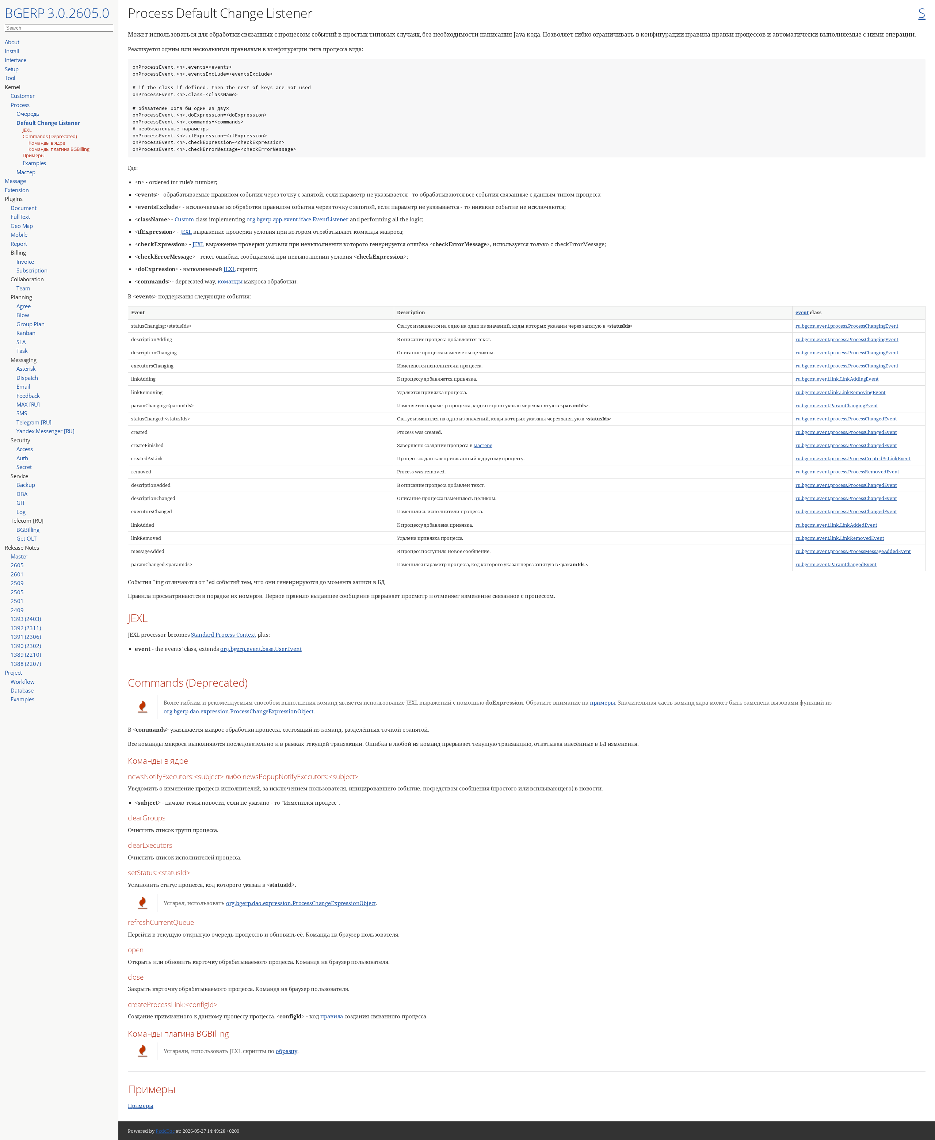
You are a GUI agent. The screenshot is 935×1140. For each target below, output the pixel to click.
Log (21, 511)
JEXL (27, 130)
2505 (17, 592)
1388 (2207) (26, 663)
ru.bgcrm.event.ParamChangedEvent (836, 564)
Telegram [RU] (33, 422)
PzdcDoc (165, 1131)
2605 (17, 565)
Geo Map (22, 225)
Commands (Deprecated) (50, 136)
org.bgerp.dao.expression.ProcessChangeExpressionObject (238, 711)
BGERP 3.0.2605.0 (57, 13)
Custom (184, 219)
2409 (17, 610)
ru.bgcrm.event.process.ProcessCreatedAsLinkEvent (853, 458)
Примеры (34, 155)
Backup (25, 484)
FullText (20, 216)
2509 (17, 583)
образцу (286, 1051)
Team (23, 288)
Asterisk (26, 368)
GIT (20, 502)
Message (15, 180)
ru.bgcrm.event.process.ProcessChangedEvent (846, 418)
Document (24, 207)
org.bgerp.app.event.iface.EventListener (297, 219)
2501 (17, 601)
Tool (10, 77)
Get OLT (26, 538)
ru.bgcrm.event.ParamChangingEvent (836, 405)
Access (24, 449)
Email (23, 386)
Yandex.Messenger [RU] (45, 431)
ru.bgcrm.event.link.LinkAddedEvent (836, 525)
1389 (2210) (26, 654)
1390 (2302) (26, 645)
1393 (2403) (26, 618)
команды (230, 281)
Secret (23, 466)
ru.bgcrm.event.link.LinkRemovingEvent (840, 392)
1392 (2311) (26, 628)
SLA (21, 342)
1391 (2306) (26, 636)
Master (19, 556)
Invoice (25, 261)
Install (12, 51)
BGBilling (27, 529)
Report (19, 243)
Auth (22, 458)
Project (13, 672)
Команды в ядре (46, 143)
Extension (17, 190)
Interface (15, 60)
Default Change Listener (48, 122)
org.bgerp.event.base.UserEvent (260, 648)
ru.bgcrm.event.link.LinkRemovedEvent (839, 538)
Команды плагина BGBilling (58, 149)
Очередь (27, 113)
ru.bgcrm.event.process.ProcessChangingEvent (846, 326)
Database (22, 690)
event (802, 312)
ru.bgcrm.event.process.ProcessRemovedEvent (847, 471)
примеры (602, 702)
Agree (23, 306)
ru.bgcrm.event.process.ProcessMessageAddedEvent (853, 551)
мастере (483, 445)
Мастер (25, 172)
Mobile (19, 234)
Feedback (28, 395)
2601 (17, 574)
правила (331, 1016)
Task (21, 350)
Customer (23, 95)
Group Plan (30, 324)
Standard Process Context (223, 634)
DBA (21, 493)
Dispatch (27, 377)
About (12, 42)
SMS (21, 413)
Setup (12, 69)
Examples (34, 163)
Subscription (31, 270)
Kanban (25, 332)
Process (20, 104)
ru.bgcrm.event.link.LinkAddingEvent (836, 378)
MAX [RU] (28, 404)
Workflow (23, 681)
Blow (22, 315)
